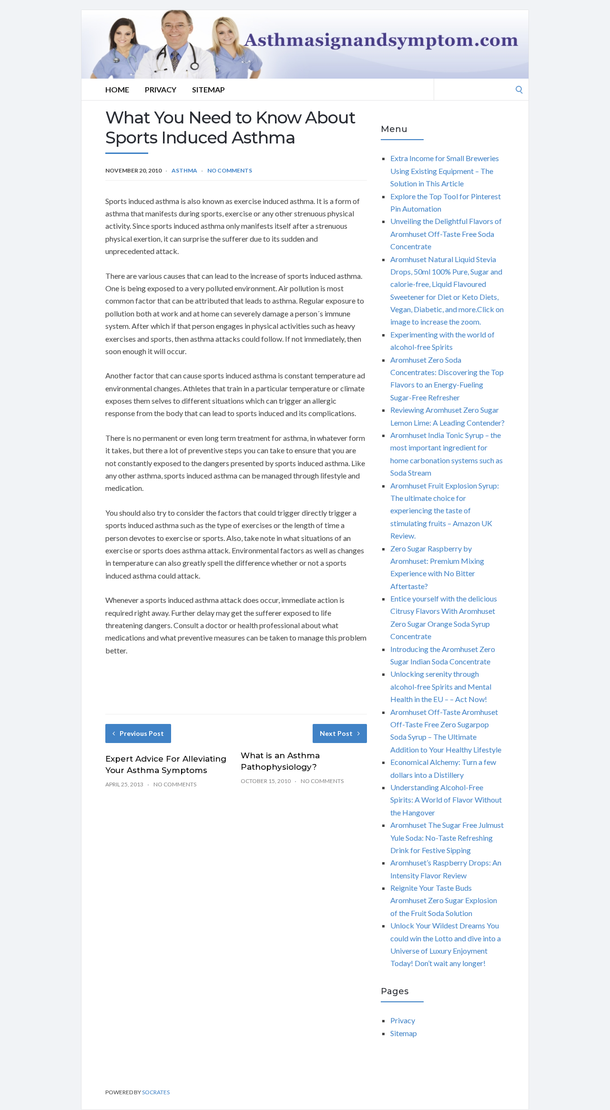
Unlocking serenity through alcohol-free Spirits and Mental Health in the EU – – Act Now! (440, 686)
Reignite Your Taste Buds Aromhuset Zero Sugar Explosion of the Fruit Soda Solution (443, 900)
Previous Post (142, 733)
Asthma (184, 170)
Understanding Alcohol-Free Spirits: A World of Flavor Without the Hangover (446, 800)
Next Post (336, 733)
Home (117, 89)
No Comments (229, 170)
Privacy (160, 89)
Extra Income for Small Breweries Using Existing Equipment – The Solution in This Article (444, 170)
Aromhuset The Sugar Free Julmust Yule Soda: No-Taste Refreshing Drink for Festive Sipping (447, 837)
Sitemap (208, 89)
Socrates (156, 1092)
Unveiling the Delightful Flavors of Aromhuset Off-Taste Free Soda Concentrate (446, 233)
